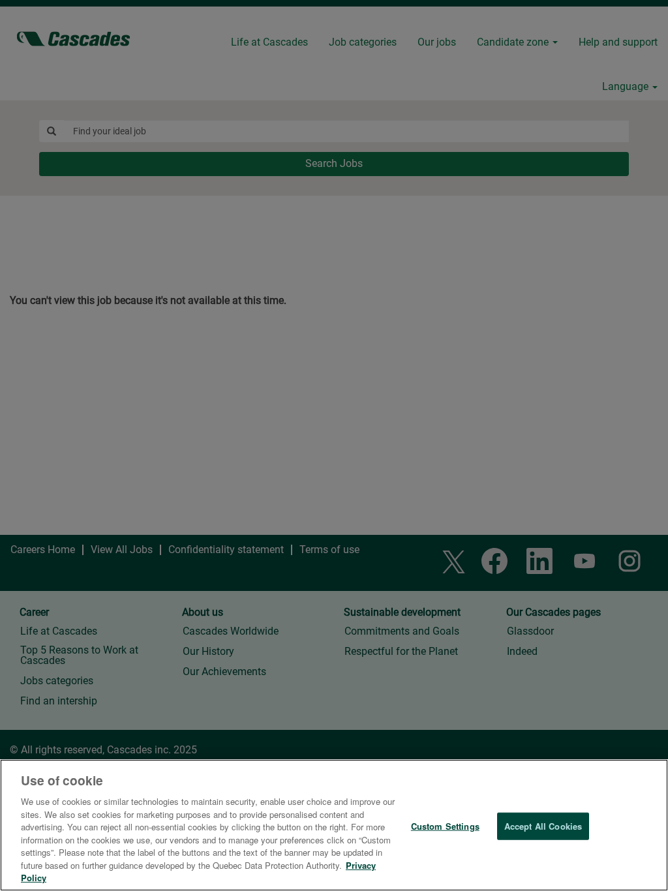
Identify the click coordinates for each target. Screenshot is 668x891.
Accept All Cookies (543, 826)
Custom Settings (445, 826)
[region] (334, 825)
